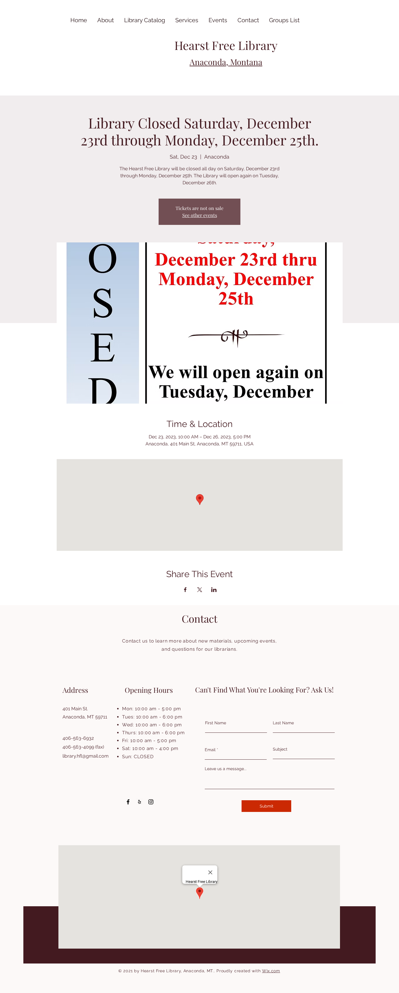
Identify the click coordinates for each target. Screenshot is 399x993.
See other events (199, 215)
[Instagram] (151, 801)
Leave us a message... (226, 769)
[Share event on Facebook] (185, 589)
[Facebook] (128, 801)
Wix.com (271, 970)
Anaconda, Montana (226, 61)
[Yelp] (139, 801)
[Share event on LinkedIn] (214, 589)
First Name (215, 723)
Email (210, 750)
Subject (280, 749)
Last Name (283, 723)
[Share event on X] (199, 589)
